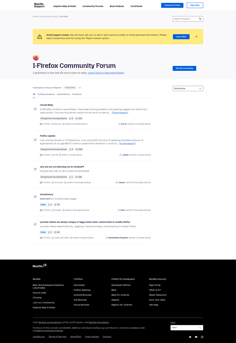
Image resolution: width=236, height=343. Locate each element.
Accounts (58, 182)
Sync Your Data (157, 300)
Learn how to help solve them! (106, 72)
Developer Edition (121, 285)
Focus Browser (81, 304)
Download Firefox (172, 5)
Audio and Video (61, 238)
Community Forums (92, 6)
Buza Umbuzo (117, 6)
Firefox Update (47, 136)
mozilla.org (39, 336)
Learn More (181, 37)
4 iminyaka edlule (143, 124)
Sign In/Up (195, 5)
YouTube (196, 337)
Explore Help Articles (65, 6)
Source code (39, 292)
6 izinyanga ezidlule (142, 182)
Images (57, 210)
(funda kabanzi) (120, 112)
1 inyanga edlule (143, 238)
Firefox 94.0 (70, 88)
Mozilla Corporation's (49, 322)
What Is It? (155, 290)
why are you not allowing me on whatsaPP (62, 166)
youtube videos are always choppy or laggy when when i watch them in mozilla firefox (85, 222)
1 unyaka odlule (144, 155)
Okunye (57, 124)
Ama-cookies (92, 336)
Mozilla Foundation (99, 322)
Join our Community (44, 302)
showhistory (46, 194)
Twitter (190, 337)
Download (79, 285)
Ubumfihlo (75, 336)
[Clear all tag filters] (80, 88)
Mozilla (39, 266)
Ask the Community (184, 68)
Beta (113, 290)
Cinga (200, 19)
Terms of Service (57, 336)
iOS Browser (80, 300)
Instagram (202, 337)
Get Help (153, 304)
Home (35, 16)
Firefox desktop (82, 290)
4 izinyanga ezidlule (142, 210)
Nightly (115, 300)
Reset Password (157, 295)
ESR (56, 155)
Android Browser (83, 295)
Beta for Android (120, 295)
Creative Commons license (49, 330)
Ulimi (172, 322)
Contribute (136, 6)
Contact (107, 336)
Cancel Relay (46, 105)
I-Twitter (37, 297)
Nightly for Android (121, 304)
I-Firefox (47, 124)
